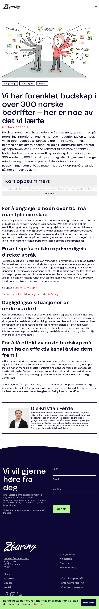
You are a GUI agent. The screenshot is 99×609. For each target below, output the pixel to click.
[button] (96, 7)
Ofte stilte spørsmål (71, 578)
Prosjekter (9, 578)
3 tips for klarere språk (25, 287)
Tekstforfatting (68, 567)
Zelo (44, 384)
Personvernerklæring (72, 582)
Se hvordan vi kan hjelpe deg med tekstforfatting (30, 294)
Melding (57, 489)
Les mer (39, 604)
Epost (56, 479)
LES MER (49, 193)
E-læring (64, 563)
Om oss (8, 582)
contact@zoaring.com (16, 558)
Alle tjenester (67, 554)
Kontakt (8, 587)
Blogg (7, 574)
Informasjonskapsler (71, 587)
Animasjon (66, 558)
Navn (55, 469)
